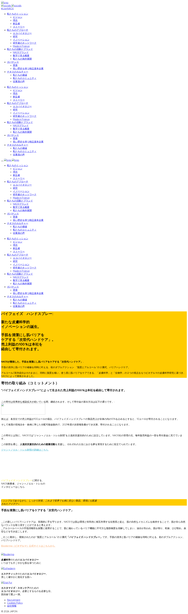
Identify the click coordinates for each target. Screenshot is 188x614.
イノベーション (21, 39)
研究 (15, 36)
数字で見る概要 (21, 55)
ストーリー (19, 26)
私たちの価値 (20, 74)
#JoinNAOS (7, 8)
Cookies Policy (15, 602)
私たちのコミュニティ (24, 78)
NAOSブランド (21, 52)
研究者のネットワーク (24, 42)
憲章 (15, 65)
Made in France (21, 46)
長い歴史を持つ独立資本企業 (28, 68)
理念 (15, 20)
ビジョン (17, 17)
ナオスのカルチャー (17, 71)
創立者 (16, 23)
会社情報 (11, 605)
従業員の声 (19, 81)
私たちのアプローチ (17, 29)
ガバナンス (13, 62)
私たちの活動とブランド (20, 49)
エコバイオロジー (22, 33)
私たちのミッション (17, 13)
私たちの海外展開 (22, 58)
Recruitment (13, 599)
